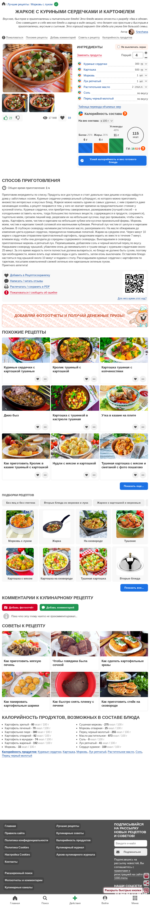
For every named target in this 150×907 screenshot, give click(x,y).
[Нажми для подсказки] (125, 113)
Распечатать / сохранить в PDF (30, 286)
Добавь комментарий (63, 37)
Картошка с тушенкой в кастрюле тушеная (70, 417)
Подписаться (132, 851)
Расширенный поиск (19, 873)
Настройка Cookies (17, 854)
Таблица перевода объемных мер (99, 106)
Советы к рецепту (89, 37)
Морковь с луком (20, 540)
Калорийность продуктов (117, 37)
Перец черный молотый (99, 98)
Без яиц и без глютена (20, 502)
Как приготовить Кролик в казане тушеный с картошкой (26, 465)
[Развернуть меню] (146, 890)
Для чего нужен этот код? (132, 298)
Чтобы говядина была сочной (70, 662)
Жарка (56, 540)
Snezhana (142, 31)
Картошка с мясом (20, 578)
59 (69, 117)
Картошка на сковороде (57, 578)
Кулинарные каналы (19, 887)
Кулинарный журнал (70, 847)
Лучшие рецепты (67, 825)
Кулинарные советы (70, 833)
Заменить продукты (89, 55)
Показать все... (134, 587)
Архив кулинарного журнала (75, 854)
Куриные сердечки (95, 63)
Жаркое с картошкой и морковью (119, 502)
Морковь (89, 75)
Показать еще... (134, 486)
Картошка (90, 69)
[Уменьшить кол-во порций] (146, 58)
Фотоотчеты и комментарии (23, 880)
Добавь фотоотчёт (21, 607)
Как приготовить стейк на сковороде (121, 703)
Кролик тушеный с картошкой (67, 369)
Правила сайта (15, 833)
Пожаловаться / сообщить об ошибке (33, 292)
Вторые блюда (130, 578)
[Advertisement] (37, 147)
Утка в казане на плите (119, 415)
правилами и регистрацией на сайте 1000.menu (128, 874)
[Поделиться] (146, 883)
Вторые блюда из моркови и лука (66, 502)
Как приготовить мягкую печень (22, 662)
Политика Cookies (17, 847)
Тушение (130, 540)
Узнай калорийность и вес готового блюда (113, 161)
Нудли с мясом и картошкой (74, 463)
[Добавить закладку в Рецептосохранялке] (62, 117)
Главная (10, 825)
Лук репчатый (92, 81)
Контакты (11, 861)
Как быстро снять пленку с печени (73, 703)
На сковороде (93, 540)
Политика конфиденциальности (26, 840)
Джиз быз (11, 415)
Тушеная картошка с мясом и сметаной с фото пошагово (124, 465)
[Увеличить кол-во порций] (146, 53)
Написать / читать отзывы (26, 280)
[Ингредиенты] (146, 876)
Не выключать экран (133, 47)
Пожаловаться (14, 37)
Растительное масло (97, 86)
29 (10, 117)
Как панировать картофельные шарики (21, 703)
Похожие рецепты (37, 37)
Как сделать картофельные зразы (123, 662)
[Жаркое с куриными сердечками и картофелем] (15, 103)
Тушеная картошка (93, 578)
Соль (87, 92)
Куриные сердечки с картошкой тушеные (19, 369)
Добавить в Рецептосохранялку (30, 275)
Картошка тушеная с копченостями (117, 369)
